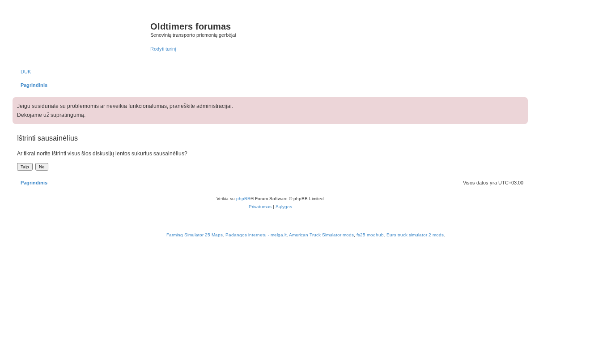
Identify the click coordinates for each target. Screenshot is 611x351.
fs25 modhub (370, 234)
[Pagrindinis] (82, 35)
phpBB (243, 198)
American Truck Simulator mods (321, 234)
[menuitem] (24, 71)
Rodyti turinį (163, 48)
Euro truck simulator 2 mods (415, 234)
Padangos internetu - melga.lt (256, 234)
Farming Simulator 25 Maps (194, 234)
